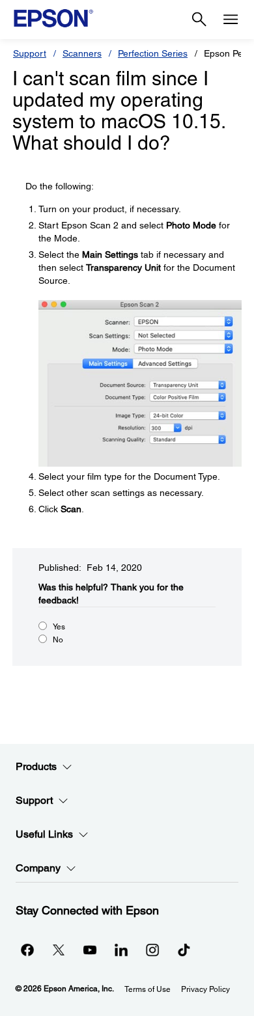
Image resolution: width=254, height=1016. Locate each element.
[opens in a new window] (183, 949)
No (58, 639)
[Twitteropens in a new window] (58, 949)
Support (29, 53)
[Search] (199, 19)
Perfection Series (153, 53)
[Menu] (230, 19)
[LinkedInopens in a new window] (121, 949)
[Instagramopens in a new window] (152, 949)
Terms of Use (147, 989)
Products (36, 766)
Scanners (82, 53)
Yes (59, 626)
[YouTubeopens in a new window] (90, 949)
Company (38, 868)
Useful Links (44, 834)
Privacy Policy (205, 989)
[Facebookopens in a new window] (27, 949)
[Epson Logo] (53, 18)
